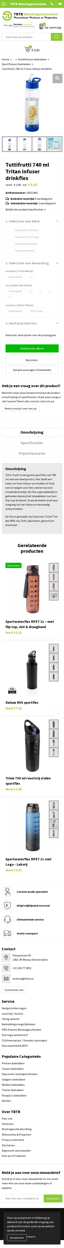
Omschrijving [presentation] (31, 432)
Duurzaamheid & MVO (15, 1045)
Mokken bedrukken (13, 1084)
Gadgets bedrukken (13, 1079)
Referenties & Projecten (16, 1134)
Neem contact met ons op (20, 408)
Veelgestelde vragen (14, 1008)
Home (5, 59)
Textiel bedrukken (13, 1090)
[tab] (32, 432)
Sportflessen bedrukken (16, 64)
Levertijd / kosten (12, 1013)
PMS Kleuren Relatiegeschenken (21, 1029)
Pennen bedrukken (13, 1063)
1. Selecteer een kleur (23, 221)
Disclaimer (8, 1145)
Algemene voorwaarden (16, 1150)
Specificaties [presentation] (32, 442)
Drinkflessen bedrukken (32, 59)
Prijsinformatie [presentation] (32, 453)
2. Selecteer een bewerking (27, 263)
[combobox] (26, 37)
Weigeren (31, 1236)
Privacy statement (13, 1140)
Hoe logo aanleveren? (15, 1035)
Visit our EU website (14, 1156)
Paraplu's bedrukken (14, 1095)
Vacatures (8, 1124)
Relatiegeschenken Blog (17, 1129)
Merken (6, 1100)
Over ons (7, 1118)
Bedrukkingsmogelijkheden (18, 1024)
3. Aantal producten (21, 323)
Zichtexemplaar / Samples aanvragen (24, 1040)
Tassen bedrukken (13, 1068)
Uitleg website (11, 1019)
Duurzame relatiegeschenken (20, 1074)
